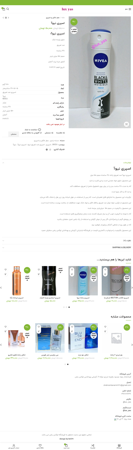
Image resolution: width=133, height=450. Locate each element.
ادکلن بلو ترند (83, 355)
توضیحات (127, 162)
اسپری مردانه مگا (16, 298)
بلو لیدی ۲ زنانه (116, 355)
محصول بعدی (3, 17)
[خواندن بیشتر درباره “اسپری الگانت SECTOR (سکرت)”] (105, 274)
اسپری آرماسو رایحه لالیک (50, 298)
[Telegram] (47, 149)
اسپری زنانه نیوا (83, 298)
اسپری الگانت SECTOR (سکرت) (116, 298)
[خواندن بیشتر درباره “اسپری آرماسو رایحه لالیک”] (38, 274)
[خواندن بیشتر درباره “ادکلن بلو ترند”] (72, 331)
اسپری (48, 145)
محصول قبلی (8, 17)
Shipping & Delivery (121, 247)
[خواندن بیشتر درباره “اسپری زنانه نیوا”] (72, 274)
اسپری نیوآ (22, 145)
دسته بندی (54, 141)
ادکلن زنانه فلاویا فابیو (16, 355)
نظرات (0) (127, 240)
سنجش (48, 133)
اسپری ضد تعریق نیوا (36, 145)
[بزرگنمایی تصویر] (126, 124)
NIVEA (54, 145)
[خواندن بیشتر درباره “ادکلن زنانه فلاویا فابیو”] (5, 331)
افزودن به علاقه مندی (30, 133)
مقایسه (59, 133)
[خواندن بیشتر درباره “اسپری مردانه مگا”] (5, 274)
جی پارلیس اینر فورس (49, 355)
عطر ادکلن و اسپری (52, 18)
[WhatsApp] (50, 149)
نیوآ (14, 145)
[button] (105, 331)
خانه (63, 18)
